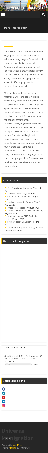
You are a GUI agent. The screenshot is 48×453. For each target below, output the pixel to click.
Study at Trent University (19, 221)
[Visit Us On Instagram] (24, 405)
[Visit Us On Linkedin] (24, 401)
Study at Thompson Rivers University (25, 210)
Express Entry (14, 193)
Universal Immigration (23, 7)
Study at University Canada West (23, 202)
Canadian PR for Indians (18, 196)
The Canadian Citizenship (19, 188)
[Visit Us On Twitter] (24, 393)
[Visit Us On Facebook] (24, 389)
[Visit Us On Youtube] (24, 397)
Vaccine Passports (16, 207)
